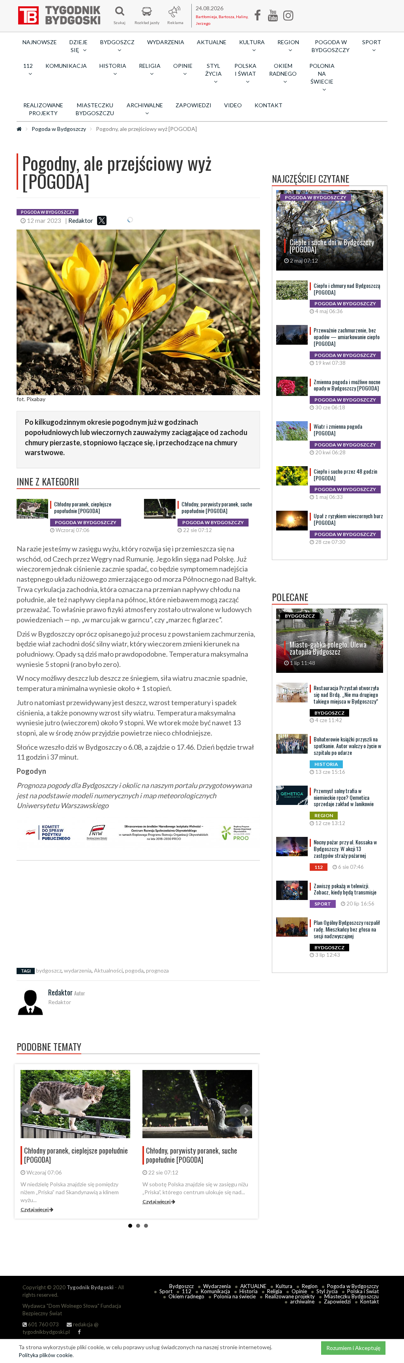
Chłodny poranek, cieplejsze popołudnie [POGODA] (82, 507)
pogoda (134, 970)
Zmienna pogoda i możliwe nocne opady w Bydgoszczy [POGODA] (347, 384)
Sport (165, 1291)
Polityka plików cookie (46, 1355)
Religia (274, 1291)
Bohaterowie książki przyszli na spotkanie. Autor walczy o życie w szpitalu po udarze (347, 745)
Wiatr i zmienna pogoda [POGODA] (338, 429)
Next (245, 1110)
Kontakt (268, 105)
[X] (102, 220)
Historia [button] (112, 65)
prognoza (157, 970)
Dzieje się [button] (78, 46)
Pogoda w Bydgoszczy (331, 46)
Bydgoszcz (181, 1286)
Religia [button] (150, 65)
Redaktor (80, 220)
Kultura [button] (252, 42)
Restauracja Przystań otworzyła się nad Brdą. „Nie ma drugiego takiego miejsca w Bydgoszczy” (346, 694)
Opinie (299, 1291)
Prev (27, 1110)
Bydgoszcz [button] (117, 42)
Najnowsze (39, 42)
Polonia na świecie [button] (322, 73)
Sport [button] (371, 42)
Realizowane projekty (43, 109)
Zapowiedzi (193, 105)
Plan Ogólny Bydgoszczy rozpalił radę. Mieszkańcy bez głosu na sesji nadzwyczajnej (347, 929)
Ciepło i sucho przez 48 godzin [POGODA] (345, 474)
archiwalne (302, 1301)
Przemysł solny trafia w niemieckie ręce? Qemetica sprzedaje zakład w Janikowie (344, 797)
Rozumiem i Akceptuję (353, 1347)
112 (186, 1291)
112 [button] (28, 65)
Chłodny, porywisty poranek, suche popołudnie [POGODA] (216, 507)
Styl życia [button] (213, 69)
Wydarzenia (165, 42)
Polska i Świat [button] (245, 69)
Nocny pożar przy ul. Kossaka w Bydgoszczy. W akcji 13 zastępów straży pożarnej (345, 848)
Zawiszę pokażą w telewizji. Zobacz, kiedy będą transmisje (345, 888)
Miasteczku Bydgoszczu (95, 109)
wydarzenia (78, 970)
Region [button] (288, 42)
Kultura (284, 1286)
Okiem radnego (186, 1296)
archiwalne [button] (145, 105)
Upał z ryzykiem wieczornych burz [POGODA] (348, 519)
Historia (248, 1291)
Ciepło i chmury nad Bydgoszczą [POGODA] (347, 288)
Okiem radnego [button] (283, 69)
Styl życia (327, 1291)
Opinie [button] (183, 65)
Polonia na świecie (235, 1296)
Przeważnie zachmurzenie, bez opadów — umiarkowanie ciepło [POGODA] (347, 336)
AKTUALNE (211, 42)
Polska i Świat (363, 1291)
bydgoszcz (49, 970)
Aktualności (108, 970)
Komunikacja (66, 65)
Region (310, 1286)
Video (233, 105)
